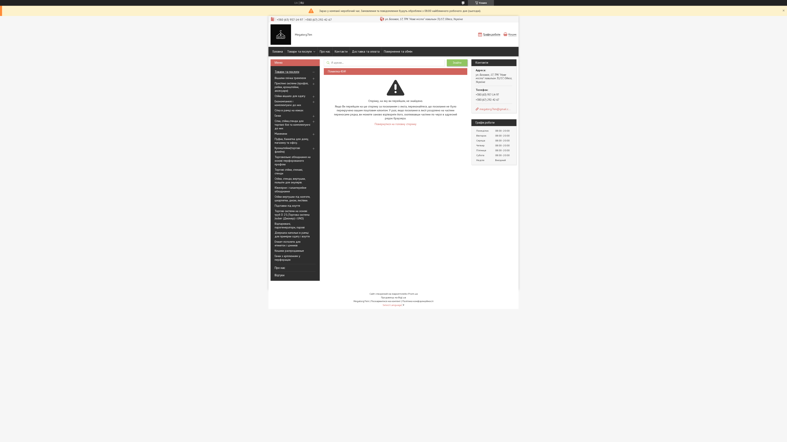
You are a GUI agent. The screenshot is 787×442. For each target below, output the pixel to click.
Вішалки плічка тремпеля (290, 78)
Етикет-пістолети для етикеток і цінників (287, 243)
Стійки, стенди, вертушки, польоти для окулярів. (290, 180)
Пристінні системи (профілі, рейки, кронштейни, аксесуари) (291, 86)
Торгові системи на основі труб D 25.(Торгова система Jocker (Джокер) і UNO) (292, 214)
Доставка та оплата (366, 51)
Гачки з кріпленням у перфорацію (287, 258)
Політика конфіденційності (417, 301)
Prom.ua (413, 293)
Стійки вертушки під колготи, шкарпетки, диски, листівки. (292, 198)
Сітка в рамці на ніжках (289, 110)
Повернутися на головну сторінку (395, 124)
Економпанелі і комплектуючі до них (288, 103)
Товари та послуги (299, 51)
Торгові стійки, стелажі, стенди (289, 171)
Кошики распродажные (289, 251)
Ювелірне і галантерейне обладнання (290, 189)
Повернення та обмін (398, 51)
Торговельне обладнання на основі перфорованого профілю (292, 160)
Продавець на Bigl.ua (393, 297)
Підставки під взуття (287, 205)
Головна (278, 51)
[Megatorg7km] (281, 35)
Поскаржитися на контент (385, 301)
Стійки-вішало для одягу (290, 96)
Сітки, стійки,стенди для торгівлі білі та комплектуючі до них (292, 124)
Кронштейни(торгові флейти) (287, 149)
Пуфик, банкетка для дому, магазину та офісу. (292, 140)
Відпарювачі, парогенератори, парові (290, 225)
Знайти (457, 62)
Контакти (341, 51)
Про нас (325, 51)
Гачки (278, 115)
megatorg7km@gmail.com (496, 109)
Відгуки (279, 275)
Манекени (281, 133)
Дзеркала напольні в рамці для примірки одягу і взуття (292, 234)
